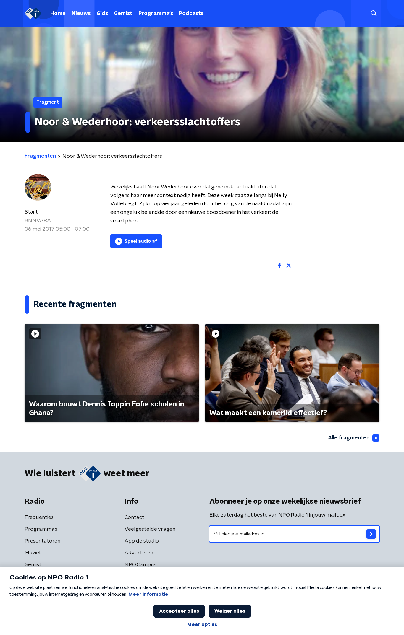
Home (58, 13)
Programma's (155, 13)
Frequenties (39, 517)
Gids (102, 13)
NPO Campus (140, 564)
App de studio (142, 541)
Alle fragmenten (348, 438)
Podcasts (191, 13)
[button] (373, 13)
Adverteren (139, 553)
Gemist (123, 13)
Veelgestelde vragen (150, 529)
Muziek (33, 553)
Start (31, 212)
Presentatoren (42, 541)
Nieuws (81, 13)
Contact (134, 517)
